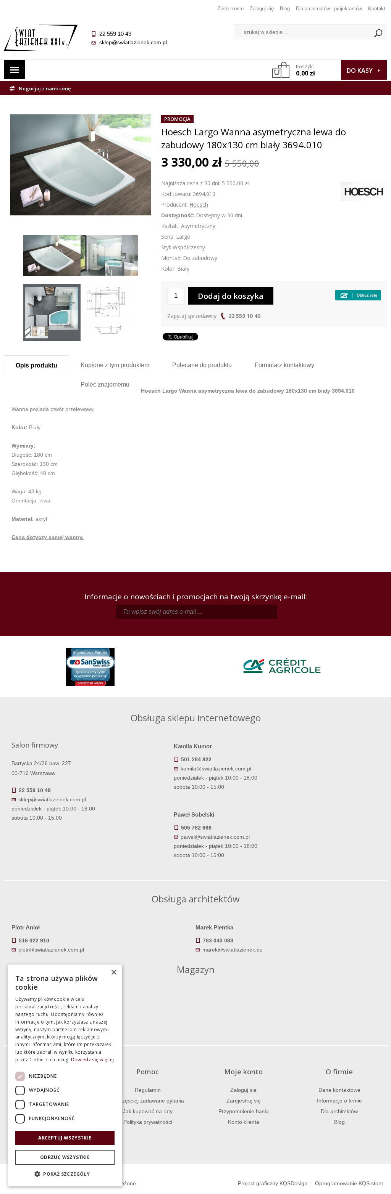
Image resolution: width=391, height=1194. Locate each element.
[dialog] (65, 1075)
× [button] (113, 973)
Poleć (105, 384)
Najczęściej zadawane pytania (147, 1101)
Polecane (202, 365)
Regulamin (148, 1090)
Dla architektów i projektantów (329, 8)
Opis (36, 365)
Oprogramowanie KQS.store (349, 1183)
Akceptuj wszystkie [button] (64, 1138)
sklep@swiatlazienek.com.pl (133, 42)
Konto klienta (243, 1122)
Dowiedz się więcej (92, 1059)
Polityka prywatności (147, 1122)
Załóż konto (231, 8)
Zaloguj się (262, 8)
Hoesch (198, 204)
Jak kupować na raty (148, 1111)
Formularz (284, 365)
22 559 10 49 (244, 315)
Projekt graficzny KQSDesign (272, 1183)
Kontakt (376, 8)
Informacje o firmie (339, 1101)
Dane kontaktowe (339, 1090)
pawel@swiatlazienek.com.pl (215, 837)
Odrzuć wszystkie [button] (65, 1157)
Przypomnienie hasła (243, 1111)
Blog (285, 8)
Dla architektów (339, 1111)
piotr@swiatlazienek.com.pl (51, 950)
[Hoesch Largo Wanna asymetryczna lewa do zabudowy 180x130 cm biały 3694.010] (80, 119)
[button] (65, 1174)
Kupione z (115, 365)
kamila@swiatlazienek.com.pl (216, 769)
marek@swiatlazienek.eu (232, 950)
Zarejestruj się (243, 1101)
